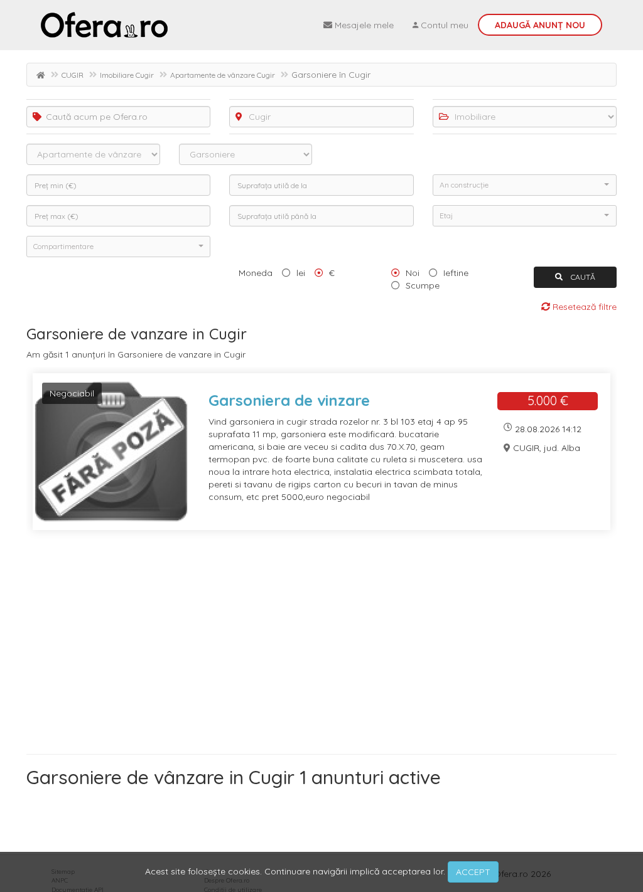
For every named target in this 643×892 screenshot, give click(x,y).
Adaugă (540, 25)
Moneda (256, 273)
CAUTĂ (582, 277)
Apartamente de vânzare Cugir (222, 75)
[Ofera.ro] (104, 25)
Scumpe (423, 285)
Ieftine (455, 273)
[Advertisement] (321, 646)
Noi (412, 273)
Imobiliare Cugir (127, 75)
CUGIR (73, 75)
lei (300, 273)
